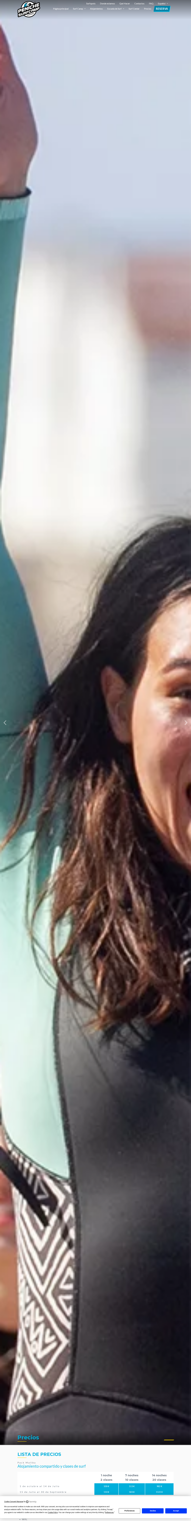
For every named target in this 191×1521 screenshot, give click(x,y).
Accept (176, 1511)
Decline (153, 1511)
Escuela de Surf (114, 8)
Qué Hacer (124, 3)
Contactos (139, 3)
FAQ (151, 3)
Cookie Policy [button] (53, 1512)
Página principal (61, 8)
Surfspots (91, 3)
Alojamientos (96, 8)
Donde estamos (107, 3)
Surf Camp (78, 8)
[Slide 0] (169, 1440)
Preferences (129, 1511)
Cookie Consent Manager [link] (13, 1502)
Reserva (162, 8)
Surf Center (134, 8)
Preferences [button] (109, 1512)
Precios (147, 8)
